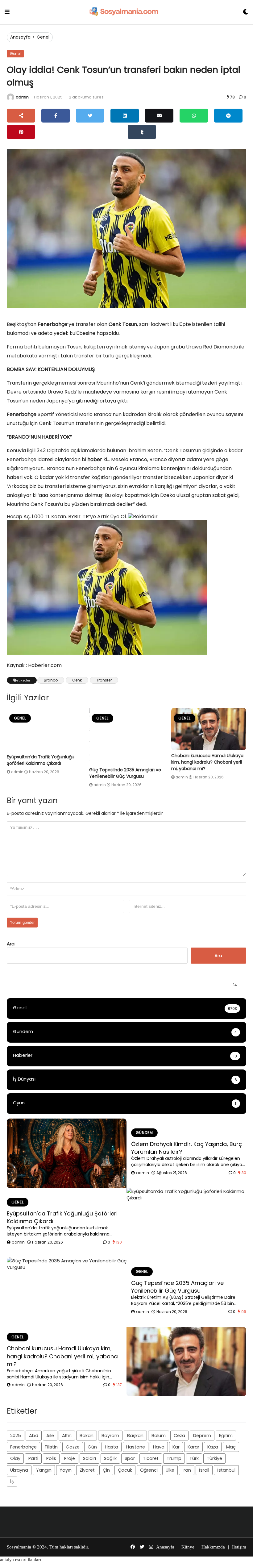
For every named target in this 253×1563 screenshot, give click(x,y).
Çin (106, 1470)
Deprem (202, 1435)
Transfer (104, 680)
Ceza (179, 1435)
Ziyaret (87, 1470)
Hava (158, 1447)
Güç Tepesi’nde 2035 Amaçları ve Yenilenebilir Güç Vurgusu (125, 773)
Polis (51, 1458)
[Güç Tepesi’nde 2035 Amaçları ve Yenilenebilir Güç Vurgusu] (126, 736)
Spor (130, 1458)
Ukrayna (19, 1470)
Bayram (110, 1435)
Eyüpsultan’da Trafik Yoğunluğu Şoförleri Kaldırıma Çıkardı (40, 760)
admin (22, 97)
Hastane (135, 1447)
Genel (43, 37)
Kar (176, 1447)
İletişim (239, 1546)
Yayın (66, 1470)
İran (186, 1470)
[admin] (10, 97)
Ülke (170, 1470)
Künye (187, 1546)
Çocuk (125, 1470)
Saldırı (89, 1458)
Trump (174, 1458)
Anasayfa (20, 37)
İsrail (204, 1470)
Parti (33, 1458)
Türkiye (214, 1458)
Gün (92, 1447)
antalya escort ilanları (20, 1559)
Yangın (44, 1470)
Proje (69, 1458)
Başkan (135, 1435)
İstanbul (226, 1470)
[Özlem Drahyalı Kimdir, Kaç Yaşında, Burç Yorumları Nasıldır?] (66, 1153)
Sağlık (110, 1458)
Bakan (86, 1435)
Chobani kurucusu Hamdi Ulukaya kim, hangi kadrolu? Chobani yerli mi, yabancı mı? (207, 762)
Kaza (212, 1447)
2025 (15, 1435)
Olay (15, 1458)
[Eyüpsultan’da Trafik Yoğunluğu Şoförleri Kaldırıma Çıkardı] (44, 730)
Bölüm (158, 1435)
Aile (50, 1435)
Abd (33, 1435)
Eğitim (226, 1435)
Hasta (111, 1447)
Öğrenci (149, 1470)
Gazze (73, 1447)
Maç (231, 1447)
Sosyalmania (19, 1546)
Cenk (77, 680)
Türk (194, 1458)
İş (12, 1481)
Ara (11, 943)
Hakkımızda (213, 1546)
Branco (51, 680)
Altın (67, 1435)
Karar (193, 1447)
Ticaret (151, 1458)
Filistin (51, 1447)
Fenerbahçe (23, 1447)
